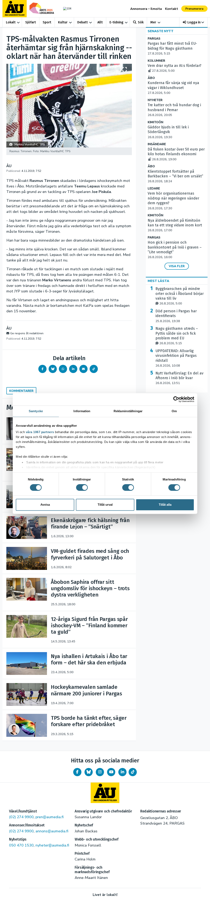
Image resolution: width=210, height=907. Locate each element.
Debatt (82, 22)
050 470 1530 (21, 845)
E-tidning (116, 22)
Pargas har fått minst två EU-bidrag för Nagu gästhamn (172, 48)
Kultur (62, 22)
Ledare (154, 189)
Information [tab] (81, 411)
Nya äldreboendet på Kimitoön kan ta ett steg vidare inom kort (175, 225)
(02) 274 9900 (21, 817)
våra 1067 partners (40, 432)
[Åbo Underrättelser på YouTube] (111, 772)
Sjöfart (30, 22)
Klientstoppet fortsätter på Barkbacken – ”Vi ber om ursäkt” (175, 176)
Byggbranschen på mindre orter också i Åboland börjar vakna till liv (179, 296)
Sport (47, 22)
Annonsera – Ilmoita (146, 9)
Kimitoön (155, 122)
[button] (193, 22)
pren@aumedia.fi (49, 817)
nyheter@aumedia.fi (52, 845)
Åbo (151, 78)
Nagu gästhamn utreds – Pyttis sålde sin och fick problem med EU (176, 335)
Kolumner (156, 61)
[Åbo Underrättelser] (105, 793)
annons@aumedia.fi (51, 831)
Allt (100, 22)
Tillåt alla (165, 504)
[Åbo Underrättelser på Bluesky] (88, 772)
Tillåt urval (105, 504)
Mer (153, 22)
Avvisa (45, 504)
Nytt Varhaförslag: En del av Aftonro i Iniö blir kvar (179, 378)
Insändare (157, 144)
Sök (141, 22)
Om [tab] (174, 411)
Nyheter (155, 100)
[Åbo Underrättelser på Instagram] (100, 772)
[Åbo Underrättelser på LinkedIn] (122, 772)
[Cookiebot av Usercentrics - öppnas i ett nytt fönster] (176, 399)
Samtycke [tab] (36, 411)
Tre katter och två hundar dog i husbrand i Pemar (174, 110)
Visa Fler (177, 266)
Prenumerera (194, 9)
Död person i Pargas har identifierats (176, 316)
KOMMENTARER (21, 391)
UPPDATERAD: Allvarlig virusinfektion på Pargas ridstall (176, 358)
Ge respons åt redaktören (26, 333)
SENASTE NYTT (160, 31)
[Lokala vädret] (66, 8)
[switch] (82, 487)
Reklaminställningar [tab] (128, 411)
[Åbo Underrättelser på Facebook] (77, 772)
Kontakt (171, 9)
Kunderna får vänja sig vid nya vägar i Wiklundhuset (173, 88)
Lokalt (11, 22)
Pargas (154, 39)
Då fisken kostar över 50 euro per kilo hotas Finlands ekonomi (176, 154)
